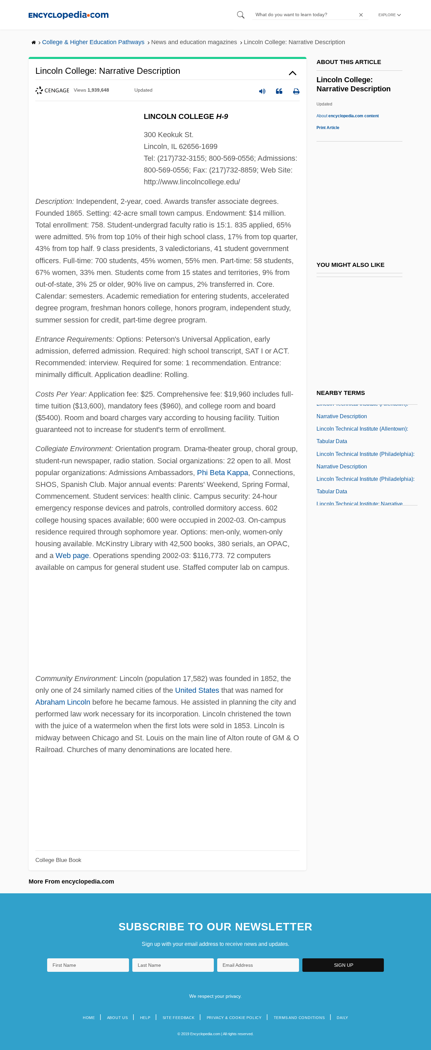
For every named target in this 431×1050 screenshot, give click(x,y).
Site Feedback (179, 1018)
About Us (117, 1018)
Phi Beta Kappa (222, 472)
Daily (342, 1018)
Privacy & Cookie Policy (234, 1018)
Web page (72, 555)
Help (145, 1018)
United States (197, 690)
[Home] (68, 14)
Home (89, 1018)
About (348, 116)
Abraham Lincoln (62, 702)
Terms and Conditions (299, 1018)
